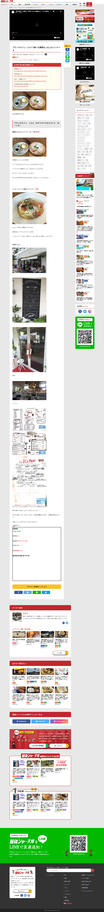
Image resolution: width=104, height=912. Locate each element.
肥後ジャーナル (85, 163)
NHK (87, 115)
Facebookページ (17, 550)
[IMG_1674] (29, 371)
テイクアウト (86, 134)
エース (89, 129)
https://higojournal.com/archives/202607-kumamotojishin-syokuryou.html (30, 76)
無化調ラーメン (81, 160)
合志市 (31, 59)
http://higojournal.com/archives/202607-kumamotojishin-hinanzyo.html (30, 71)
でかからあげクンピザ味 (83, 126)
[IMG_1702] (29, 155)
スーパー (79, 134)
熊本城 (79, 163)
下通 (91, 149)
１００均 (83, 168)
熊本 (87, 160)
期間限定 (79, 157)
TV (83, 118)
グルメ (14, 57)
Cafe (17, 57)
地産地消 (48, 809)
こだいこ (79, 123)
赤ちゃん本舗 (80, 165)
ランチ (88, 143)
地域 (46, 645)
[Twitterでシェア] (27, 592)
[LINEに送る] (37, 592)
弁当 (78, 154)
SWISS (79, 118)
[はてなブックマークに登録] (46, 592)
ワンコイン (80, 149)
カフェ (20, 59)
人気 (83, 151)
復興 (82, 154)
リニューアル (86, 146)
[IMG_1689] (29, 399)
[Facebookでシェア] (18, 592)
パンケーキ (26, 59)
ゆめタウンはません (82, 129)
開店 (90, 165)
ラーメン (79, 146)
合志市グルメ (36, 59)
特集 (14, 780)
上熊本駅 (86, 149)
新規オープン (88, 154)
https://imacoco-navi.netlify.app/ (21, 86)
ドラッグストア (81, 140)
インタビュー (17, 778)
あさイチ (88, 118)
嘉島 (87, 151)
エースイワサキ (81, 132)
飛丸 (78, 168)
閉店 (86, 165)
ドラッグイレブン (81, 137)
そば (84, 123)
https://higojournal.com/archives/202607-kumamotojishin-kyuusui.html (30, 81)
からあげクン (86, 120)
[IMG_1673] (29, 321)
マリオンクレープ (81, 143)
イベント (14, 643)
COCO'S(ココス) (81, 115)
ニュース (42, 645)
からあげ (79, 120)
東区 (84, 157)
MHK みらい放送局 (84, 63)
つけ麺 (88, 123)
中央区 (79, 151)
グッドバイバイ (84, 81)
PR (17, 643)
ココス (87, 132)
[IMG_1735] (29, 272)
